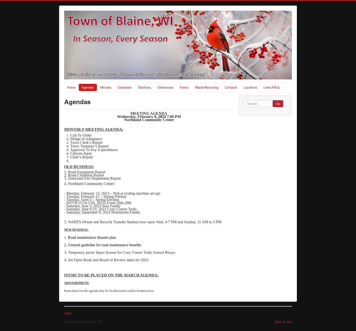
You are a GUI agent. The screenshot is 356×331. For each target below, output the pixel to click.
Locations (250, 87)
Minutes (105, 87)
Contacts (231, 87)
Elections (144, 87)
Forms (184, 87)
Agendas (88, 87)
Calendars (125, 87)
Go (278, 103)
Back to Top (283, 321)
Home (71, 87)
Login (68, 313)
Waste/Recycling (206, 87)
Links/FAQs (271, 87)
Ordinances (165, 87)
